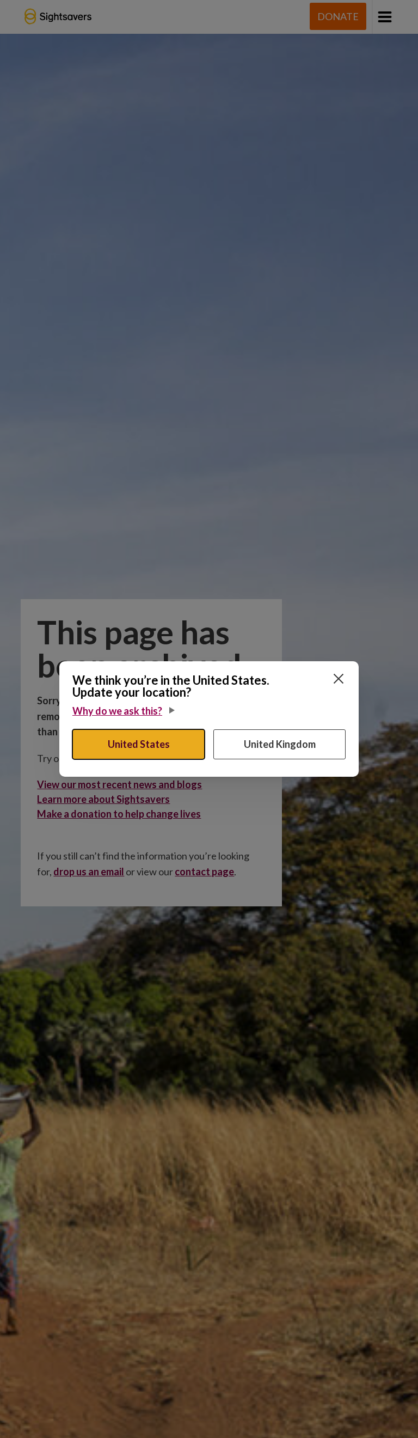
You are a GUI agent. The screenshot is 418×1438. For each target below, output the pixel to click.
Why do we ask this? (117, 711)
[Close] (338, 678)
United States (139, 744)
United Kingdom (280, 744)
